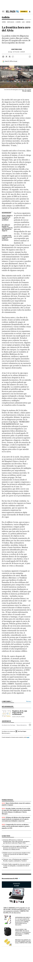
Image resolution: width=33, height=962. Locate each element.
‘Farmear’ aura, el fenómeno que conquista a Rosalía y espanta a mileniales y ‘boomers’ (15, 860)
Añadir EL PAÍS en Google (11, 61)
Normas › (28, 701)
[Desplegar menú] (3, 11)
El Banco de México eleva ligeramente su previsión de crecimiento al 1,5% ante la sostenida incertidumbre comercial (16, 819)
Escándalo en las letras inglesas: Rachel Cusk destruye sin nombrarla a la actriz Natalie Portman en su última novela (15, 848)
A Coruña (18, 22)
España (4, 22)
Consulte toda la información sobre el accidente (7, 238)
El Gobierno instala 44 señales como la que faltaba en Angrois (7, 227)
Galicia (6, 17)
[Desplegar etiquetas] (30, 725)
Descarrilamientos (22, 725)
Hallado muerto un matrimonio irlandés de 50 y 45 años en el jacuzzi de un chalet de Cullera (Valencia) (16, 854)
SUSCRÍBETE (24, 11)
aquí (28, 737)
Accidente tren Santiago (8, 725)
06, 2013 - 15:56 (19, 52)
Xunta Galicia (10, 22)
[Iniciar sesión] (29, 11)
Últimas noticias (7, 800)
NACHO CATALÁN (16, 716)
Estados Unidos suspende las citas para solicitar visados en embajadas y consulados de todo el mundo (16, 865)
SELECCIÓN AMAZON (16, 884)
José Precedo (16, 49)
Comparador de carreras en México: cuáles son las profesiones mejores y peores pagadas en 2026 (16, 826)
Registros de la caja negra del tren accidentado (19, 712)
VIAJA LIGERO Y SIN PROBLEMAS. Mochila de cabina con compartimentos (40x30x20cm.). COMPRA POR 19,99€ (23, 932)
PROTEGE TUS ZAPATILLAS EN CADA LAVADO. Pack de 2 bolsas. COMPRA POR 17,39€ (23, 941)
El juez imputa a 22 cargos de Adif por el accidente (7, 218)
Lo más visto (6, 836)
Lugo (23, 22)
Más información (6, 733)
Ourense (28, 22)
